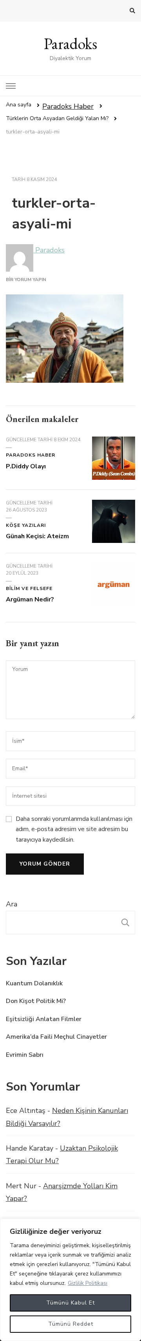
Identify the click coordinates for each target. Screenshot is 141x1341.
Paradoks (70, 43)
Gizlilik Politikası (87, 1283)
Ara (11, 904)
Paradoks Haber (68, 106)
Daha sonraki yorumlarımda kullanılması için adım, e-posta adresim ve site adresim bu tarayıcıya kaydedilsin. (74, 829)
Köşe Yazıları (26, 525)
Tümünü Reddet (70, 1324)
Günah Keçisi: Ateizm (37, 536)
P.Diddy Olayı (26, 466)
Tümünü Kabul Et (70, 1302)
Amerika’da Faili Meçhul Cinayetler (56, 1036)
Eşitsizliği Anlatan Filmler (43, 1019)
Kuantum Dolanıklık (34, 983)
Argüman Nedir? (30, 599)
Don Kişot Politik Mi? (36, 1001)
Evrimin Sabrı (24, 1055)
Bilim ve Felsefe (29, 588)
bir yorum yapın (26, 279)
